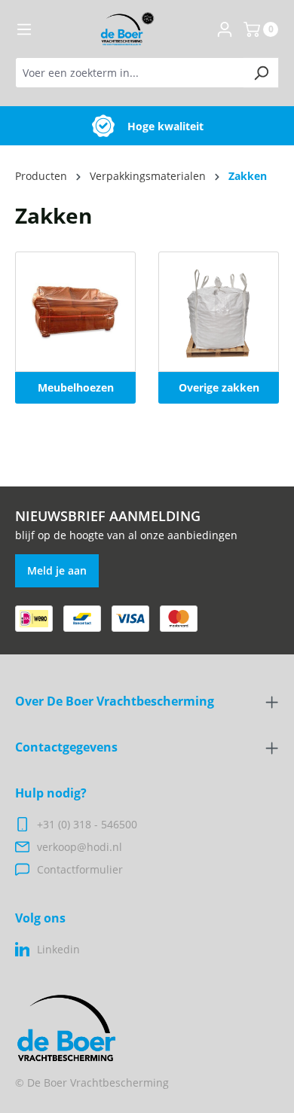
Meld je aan (57, 570)
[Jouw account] (225, 29)
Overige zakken (219, 387)
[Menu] (24, 29)
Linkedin (58, 949)
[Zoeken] (261, 72)
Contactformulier (80, 869)
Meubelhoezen (76, 387)
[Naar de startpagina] (127, 29)
